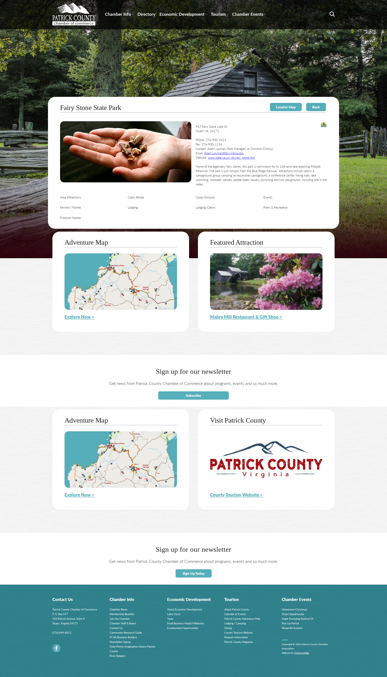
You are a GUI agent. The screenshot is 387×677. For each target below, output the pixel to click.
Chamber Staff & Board (123, 623)
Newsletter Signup (120, 642)
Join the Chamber (120, 619)
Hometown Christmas (294, 609)
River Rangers (118, 656)
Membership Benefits (122, 614)
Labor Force (173, 614)
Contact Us (116, 628)
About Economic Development (184, 609)
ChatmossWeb (301, 653)
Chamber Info (119, 14)
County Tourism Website (238, 632)
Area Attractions (70, 197)
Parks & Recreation (275, 207)
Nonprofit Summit (292, 628)
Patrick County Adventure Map (242, 619)
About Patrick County (236, 609)
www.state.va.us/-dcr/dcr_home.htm (231, 157)
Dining (228, 628)
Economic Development (183, 14)
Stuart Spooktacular (293, 614)
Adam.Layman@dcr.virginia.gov (224, 153)
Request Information (236, 637)
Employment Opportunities (182, 628)
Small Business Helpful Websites (185, 623)
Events (267, 197)
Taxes (170, 619)
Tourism (219, 14)
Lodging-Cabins (205, 207)
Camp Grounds (205, 197)
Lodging (133, 207)
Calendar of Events (235, 614)
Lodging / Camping (235, 623)
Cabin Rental (136, 197)
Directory (146, 14)
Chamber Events (249, 14)
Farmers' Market (70, 207)
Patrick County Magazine (238, 642)
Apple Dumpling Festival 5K (297, 619)
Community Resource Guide (126, 632)
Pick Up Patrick (290, 623)
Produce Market (70, 217)
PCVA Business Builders (123, 637)
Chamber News (118, 609)
